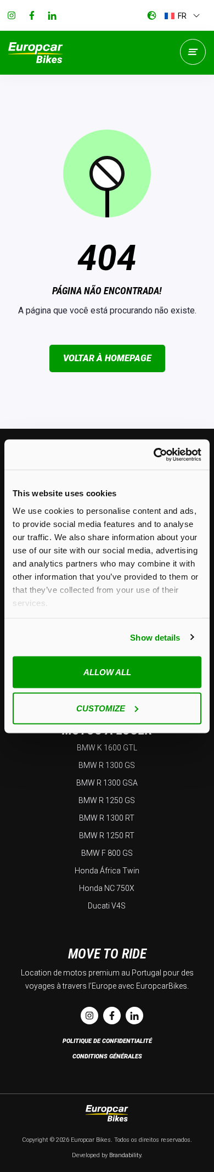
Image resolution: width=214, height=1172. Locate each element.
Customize (100, 708)
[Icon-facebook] (32, 15)
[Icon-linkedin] (52, 15)
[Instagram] (11, 15)
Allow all (107, 672)
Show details (155, 637)
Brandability (125, 1155)
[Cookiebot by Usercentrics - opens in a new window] (153, 454)
